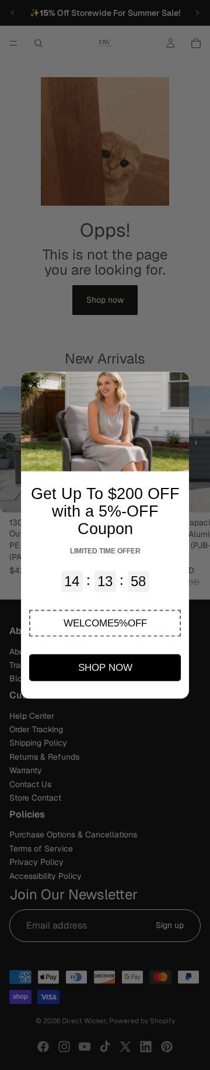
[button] (104, 623)
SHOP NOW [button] (105, 667)
